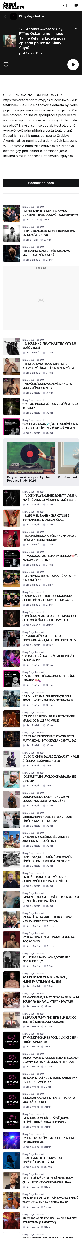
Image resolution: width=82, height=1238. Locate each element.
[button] (65, 5)
